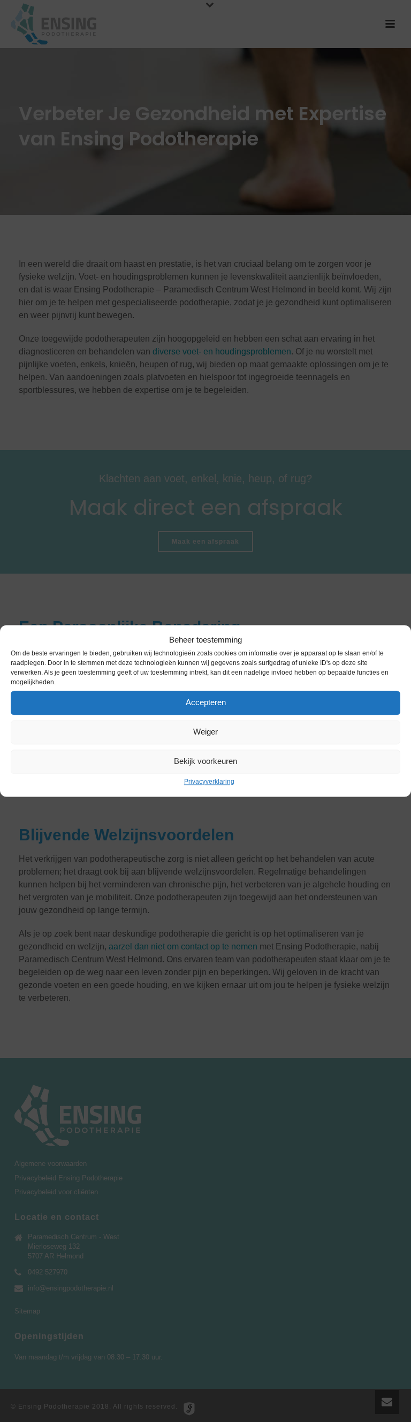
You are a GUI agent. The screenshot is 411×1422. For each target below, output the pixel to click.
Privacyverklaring (209, 781)
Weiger (205, 732)
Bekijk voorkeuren (205, 761)
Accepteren (206, 702)
